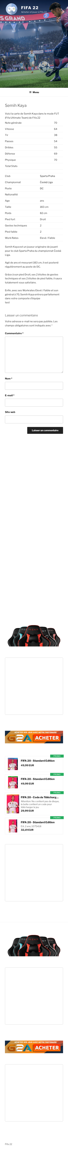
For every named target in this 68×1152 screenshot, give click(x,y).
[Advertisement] (34, 50)
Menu (36, 92)
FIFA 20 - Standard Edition (38, 760)
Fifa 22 (29, 7)
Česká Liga (46, 182)
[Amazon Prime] (40, 765)
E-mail (9, 395)
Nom (8, 378)
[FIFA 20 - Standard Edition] (13, 764)
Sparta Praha (47, 176)
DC (42, 188)
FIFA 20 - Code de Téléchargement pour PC (40, 797)
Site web (10, 412)
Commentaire (14, 333)
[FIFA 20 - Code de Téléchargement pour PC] (13, 803)
